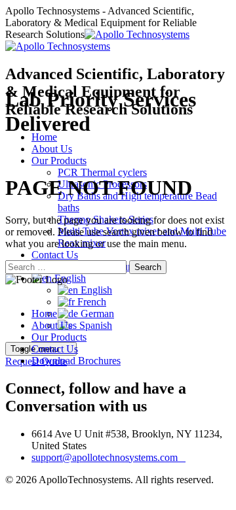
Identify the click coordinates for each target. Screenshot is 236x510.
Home (44, 137)
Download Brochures (76, 360)
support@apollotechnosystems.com (108, 457)
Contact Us (54, 254)
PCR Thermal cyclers (102, 172)
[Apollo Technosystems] (97, 40)
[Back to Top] (12, 491)
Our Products (59, 160)
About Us (51, 148)
